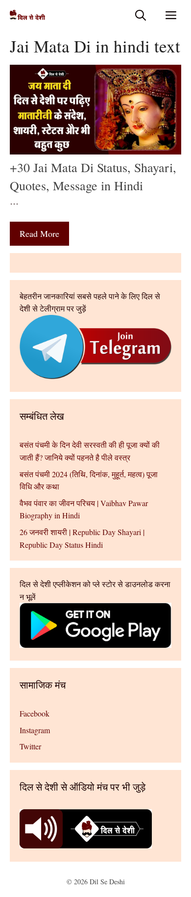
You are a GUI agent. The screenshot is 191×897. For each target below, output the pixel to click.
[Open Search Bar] (140, 15)
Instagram (35, 730)
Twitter (30, 746)
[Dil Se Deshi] (27, 15)
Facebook (34, 713)
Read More (39, 233)
